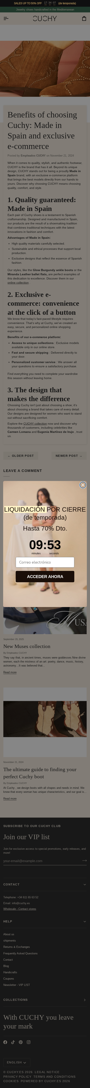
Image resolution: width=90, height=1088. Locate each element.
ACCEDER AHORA (45, 576)
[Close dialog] (83, 485)
